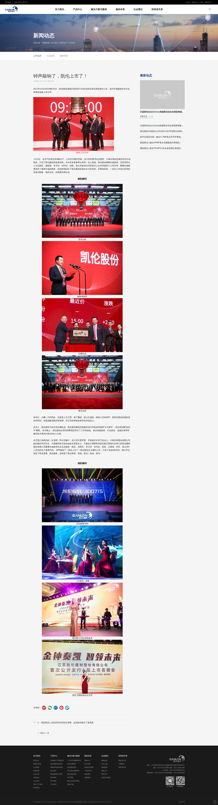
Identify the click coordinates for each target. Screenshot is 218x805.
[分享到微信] (50, 708)
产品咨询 (53, 784)
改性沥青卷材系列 (56, 764)
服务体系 (120, 9)
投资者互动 (122, 767)
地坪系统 (70, 777)
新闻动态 (36, 777)
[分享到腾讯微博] (56, 708)
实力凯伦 (59, 9)
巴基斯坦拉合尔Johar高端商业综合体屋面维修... (161, 125)
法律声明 (182, 802)
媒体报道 (64, 56)
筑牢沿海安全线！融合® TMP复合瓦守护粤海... (161, 137)
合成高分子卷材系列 (57, 760)
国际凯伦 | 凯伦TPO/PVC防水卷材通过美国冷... (161, 148)
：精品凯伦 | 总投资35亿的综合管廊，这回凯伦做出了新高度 (63, 722)
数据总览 (104, 760)
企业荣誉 (36, 767)
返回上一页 (44, 733)
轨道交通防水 (71, 764)
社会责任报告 (106, 777)
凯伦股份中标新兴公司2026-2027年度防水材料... (162, 131)
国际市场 (70, 784)
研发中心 (87, 760)
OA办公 (188, 2)
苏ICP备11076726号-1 (104, 802)
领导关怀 (104, 774)
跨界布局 (36, 788)
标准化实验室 (88, 767)
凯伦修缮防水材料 (56, 774)
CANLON (45, 43)
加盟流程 (87, 777)
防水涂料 (53, 771)
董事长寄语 (37, 764)
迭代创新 (87, 764)
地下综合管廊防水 (73, 771)
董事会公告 (122, 760)
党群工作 (104, 771)
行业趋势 (51, 56)
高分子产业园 (37, 784)
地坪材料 (53, 777)
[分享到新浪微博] (44, 708)
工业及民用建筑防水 (74, 760)
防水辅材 (53, 781)
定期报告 (121, 764)
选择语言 (207, 2)
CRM (201, 2)
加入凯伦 (36, 781)
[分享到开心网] (61, 708)
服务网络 (87, 774)
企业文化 (36, 774)
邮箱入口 (195, 2)
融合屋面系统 (71, 774)
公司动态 (37, 56)
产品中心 (77, 9)
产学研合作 (88, 771)
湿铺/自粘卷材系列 (56, 767)
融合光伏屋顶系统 (73, 781)
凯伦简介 (36, 760)
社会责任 (138, 9)
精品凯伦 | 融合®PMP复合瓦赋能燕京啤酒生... (160, 143)
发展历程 (36, 771)
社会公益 (104, 764)
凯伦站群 (8, 2)
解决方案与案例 (99, 9)
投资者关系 (157, 9)
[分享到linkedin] (67, 708)
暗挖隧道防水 (71, 767)
